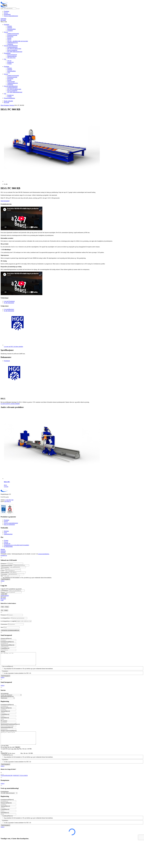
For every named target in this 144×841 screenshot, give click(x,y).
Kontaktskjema (5, 791)
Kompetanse (7, 14)
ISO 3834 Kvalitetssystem (14, 48)
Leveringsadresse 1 (6, 618)
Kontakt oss (10, 62)
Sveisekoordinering (12, 47)
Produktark (7, 360)
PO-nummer (4, 721)
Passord (3, 592)
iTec (5, 59)
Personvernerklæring (9, 98)
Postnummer (4, 574)
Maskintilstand (7, 696)
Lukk (2, 600)
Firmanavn (4, 563)
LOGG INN (4, 594)
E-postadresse (5, 590)
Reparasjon (10, 36)
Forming (9, 26)
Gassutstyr (10, 30)
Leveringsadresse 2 (8, 621)
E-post (3, 570)
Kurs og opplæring (12, 50)
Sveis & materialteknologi (11, 45)
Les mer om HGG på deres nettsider (10, 403)
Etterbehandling (11, 29)
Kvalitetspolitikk (8, 546)
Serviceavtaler (11, 81)
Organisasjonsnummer (7, 565)
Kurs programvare (12, 54)
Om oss (9, 60)
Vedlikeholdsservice (12, 42)
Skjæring (9, 27)
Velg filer (17, 747)
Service (6, 13)
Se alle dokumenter (9, 302)
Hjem (2, 105)
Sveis (5, 532)
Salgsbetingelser (8, 534)
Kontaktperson (7, 641)
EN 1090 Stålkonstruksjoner (14, 51)
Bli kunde (3, 20)
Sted (2, 575)
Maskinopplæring (12, 56)
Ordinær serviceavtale (13, 33)
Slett (2, 606)
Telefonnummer (5, 567)
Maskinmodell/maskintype (10, 724)
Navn (3, 568)
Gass (8, 72)
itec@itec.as (7, 501)
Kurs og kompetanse (9, 524)
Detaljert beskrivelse (8, 730)
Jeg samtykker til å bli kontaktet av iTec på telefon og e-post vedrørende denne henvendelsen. (27, 577)
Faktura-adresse (5, 572)
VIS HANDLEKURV (7, 775)
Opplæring (10, 44)
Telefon (5, 711)
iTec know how (11, 57)
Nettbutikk (3, 18)
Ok (2, 610)
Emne (5, 717)
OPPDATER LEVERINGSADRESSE (10, 630)
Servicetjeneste (4, 693)
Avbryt (2, 581)
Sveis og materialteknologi (11, 16)
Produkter (6, 11)
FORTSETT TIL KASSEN (20, 775)
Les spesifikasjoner (9, 309)
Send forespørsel (5, 201)
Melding (3, 651)
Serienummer (7, 727)
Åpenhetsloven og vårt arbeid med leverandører (16, 545)
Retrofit (9, 38)
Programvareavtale (12, 35)
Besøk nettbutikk (8, 101)
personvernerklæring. (43, 554)
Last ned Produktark (9, 301)
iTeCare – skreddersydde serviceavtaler (17, 41)
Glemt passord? (5, 595)
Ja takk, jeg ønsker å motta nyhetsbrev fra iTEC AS (17, 673)
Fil (1, 751)
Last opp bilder (5, 745)
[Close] (1, 557)
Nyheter (9, 63)
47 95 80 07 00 (9, 500)
